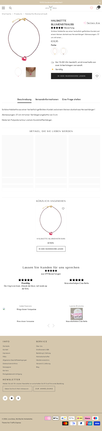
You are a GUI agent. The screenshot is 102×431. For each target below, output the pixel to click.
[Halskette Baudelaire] (63, 51)
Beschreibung (24, 99)
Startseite (6, 14)
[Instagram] (11, 398)
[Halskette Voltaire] (54, 51)
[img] (51, 270)
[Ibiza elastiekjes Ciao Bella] (25, 314)
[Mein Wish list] (91, 8)
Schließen (100, 2)
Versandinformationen (46, 99)
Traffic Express (15, 423)
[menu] (3, 7)
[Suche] (10, 8)
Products (18, 14)
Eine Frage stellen (71, 99)
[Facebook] (5, 398)
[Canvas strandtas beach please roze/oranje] (76, 314)
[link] (17, 180)
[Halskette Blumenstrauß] (51, 220)
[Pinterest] (18, 398)
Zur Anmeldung (44, 389)
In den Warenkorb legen (71, 76)
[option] (51, 2)
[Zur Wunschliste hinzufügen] (97, 76)
